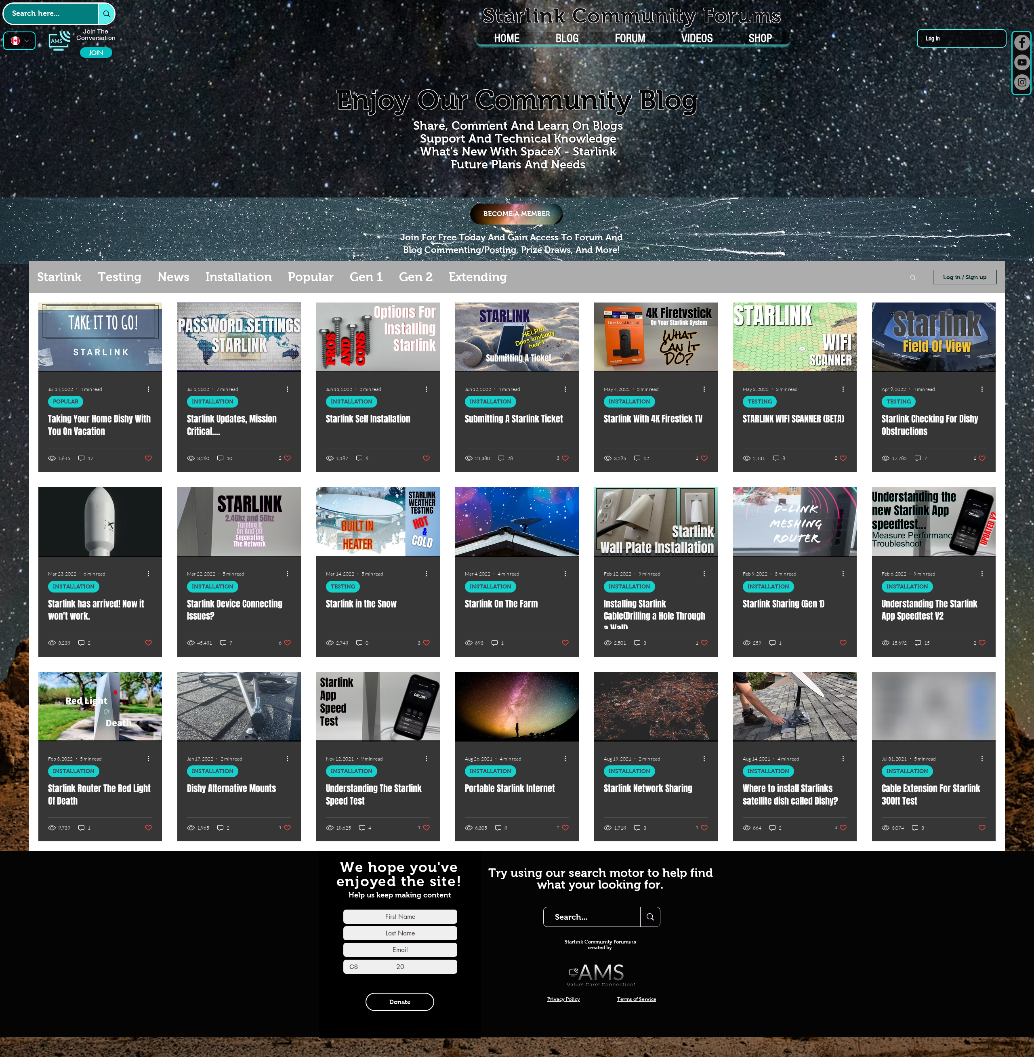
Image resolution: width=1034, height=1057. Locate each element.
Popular (311, 277)
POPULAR (65, 401)
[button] (913, 278)
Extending (478, 277)
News (173, 277)
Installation (239, 277)
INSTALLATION (212, 401)
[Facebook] (1022, 42)
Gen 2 (416, 277)
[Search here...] (106, 14)
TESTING (760, 401)
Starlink (59, 277)
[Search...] (650, 917)
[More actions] (151, 389)
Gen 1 (366, 277)
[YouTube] (1022, 62)
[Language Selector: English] (19, 41)
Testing (119, 277)
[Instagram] (1022, 82)
